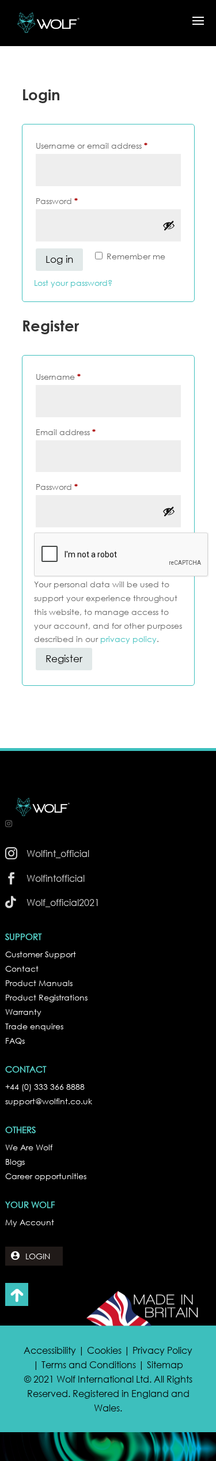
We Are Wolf (28, 1147)
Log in (59, 259)
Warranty (23, 1011)
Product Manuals (39, 982)
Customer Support (40, 954)
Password (74, 200)
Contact (22, 968)
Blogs (15, 1161)
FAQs (15, 1040)
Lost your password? (73, 282)
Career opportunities (45, 1176)
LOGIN (37, 1256)
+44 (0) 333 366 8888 (45, 1086)
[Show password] (168, 225)
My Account (29, 1222)
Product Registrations (46, 997)
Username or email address (108, 145)
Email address (83, 431)
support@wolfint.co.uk (48, 1101)
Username (76, 376)
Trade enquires (34, 1026)
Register (64, 658)
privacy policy (128, 638)
